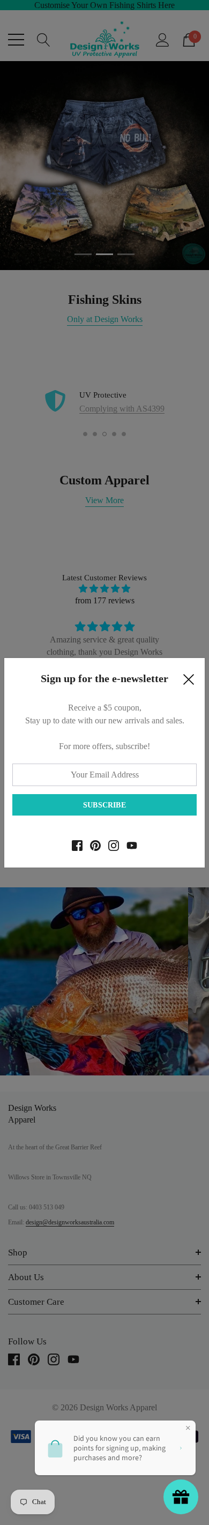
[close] (189, 682)
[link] (77, 845)
